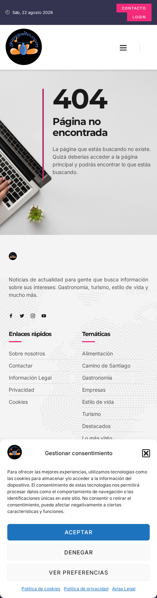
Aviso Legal (123, 588)
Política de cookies (41, 588)
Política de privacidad (86, 588)
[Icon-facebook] (11, 316)
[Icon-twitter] (22, 316)
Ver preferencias (78, 572)
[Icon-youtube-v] (44, 316)
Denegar (78, 552)
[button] (146, 453)
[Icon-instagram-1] (33, 316)
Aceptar (79, 532)
